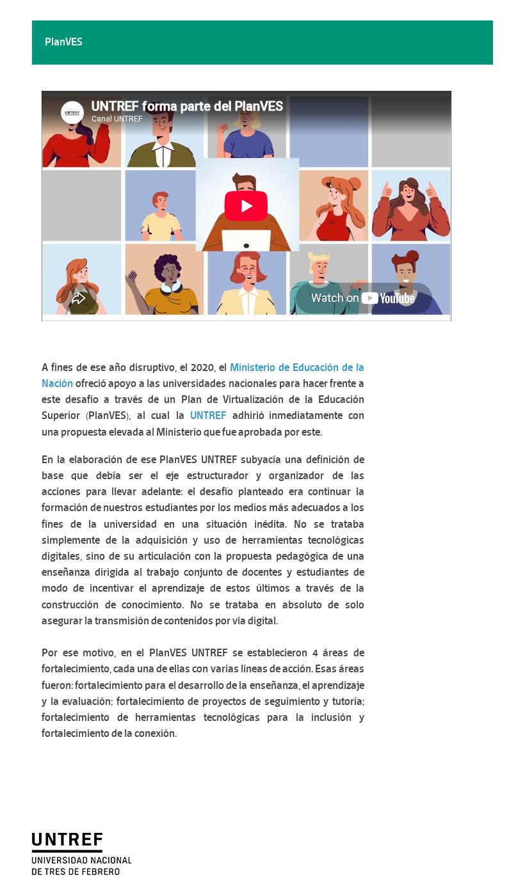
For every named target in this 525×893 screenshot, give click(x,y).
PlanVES (64, 42)
